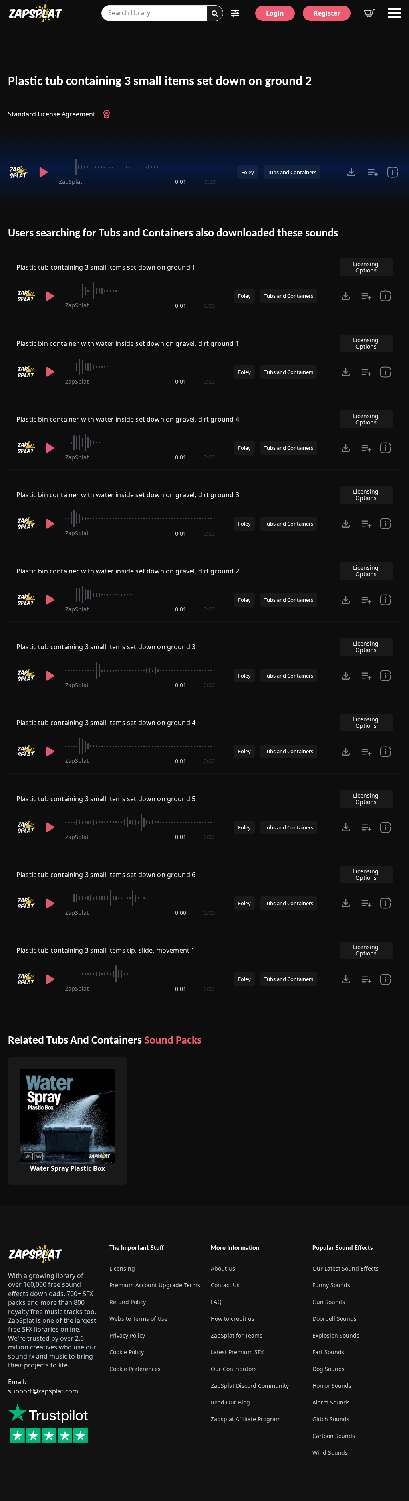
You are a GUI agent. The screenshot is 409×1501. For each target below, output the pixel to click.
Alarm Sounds (331, 1402)
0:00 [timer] (210, 181)
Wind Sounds (330, 1452)
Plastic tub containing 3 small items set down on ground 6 (105, 874)
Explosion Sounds (335, 1335)
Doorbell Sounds (334, 1318)
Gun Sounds (328, 1302)
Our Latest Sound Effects (345, 1268)
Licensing (122, 1268)
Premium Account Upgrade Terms (153, 1285)
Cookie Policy (126, 1352)
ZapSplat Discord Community (250, 1385)
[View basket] (369, 13)
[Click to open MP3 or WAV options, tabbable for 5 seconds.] (351, 172)
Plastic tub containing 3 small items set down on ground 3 (105, 646)
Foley (247, 172)
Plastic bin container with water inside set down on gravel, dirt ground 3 (127, 494)
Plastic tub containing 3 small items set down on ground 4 (105, 722)
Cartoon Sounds (333, 1436)
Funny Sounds (331, 1285)
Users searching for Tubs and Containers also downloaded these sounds (173, 233)
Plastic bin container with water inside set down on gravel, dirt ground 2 (127, 571)
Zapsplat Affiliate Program (246, 1419)
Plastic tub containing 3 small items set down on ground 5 (105, 798)
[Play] (43, 172)
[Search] (215, 14)
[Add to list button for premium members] (373, 172)
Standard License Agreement (51, 114)
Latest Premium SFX (237, 1352)
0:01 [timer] (180, 181)
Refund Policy (127, 1302)
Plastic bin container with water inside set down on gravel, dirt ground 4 (127, 419)
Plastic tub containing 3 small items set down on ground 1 (105, 267)
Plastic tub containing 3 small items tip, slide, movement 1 (105, 950)
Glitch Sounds (330, 1419)
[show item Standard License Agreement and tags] (393, 172)
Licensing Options (366, 267)
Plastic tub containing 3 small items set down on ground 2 (160, 81)
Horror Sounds (331, 1385)
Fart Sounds (328, 1352)
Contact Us (225, 1285)
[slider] (137, 167)
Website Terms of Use (138, 1318)
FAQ (216, 1302)
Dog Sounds (328, 1369)
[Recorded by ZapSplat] (18, 172)
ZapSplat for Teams (236, 1335)
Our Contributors (234, 1369)
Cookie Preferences (135, 1369)
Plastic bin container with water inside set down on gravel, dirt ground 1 (127, 343)
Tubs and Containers (292, 172)
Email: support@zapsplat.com (43, 1386)
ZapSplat (70, 181)
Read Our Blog (230, 1402)
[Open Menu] (394, 13)
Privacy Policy (127, 1335)
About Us (223, 1268)
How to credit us (232, 1318)
